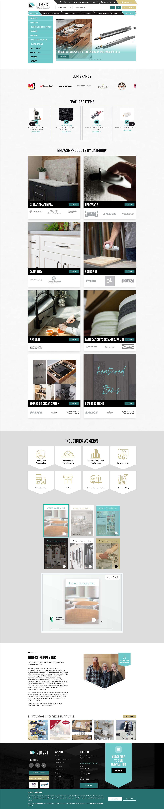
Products (34, 13)
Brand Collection (72, 13)
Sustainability (59, 776)
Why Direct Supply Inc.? (51, 13)
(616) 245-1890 (84, 779)
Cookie (100, 803)
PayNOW (88, 785)
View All (74, 205)
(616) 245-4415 (84, 768)
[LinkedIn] (69, 2)
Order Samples (103, 13)
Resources (129, 13)
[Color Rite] (129, 86)
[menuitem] (40, 18)
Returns (57, 773)
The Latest (88, 13)
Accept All (115, 799)
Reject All (129, 799)
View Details (35, 131)
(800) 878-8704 (85, 774)
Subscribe (118, 770)
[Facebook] (60, 2)
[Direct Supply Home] (39, 5)
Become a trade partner (39, 778)
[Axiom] (54, 86)
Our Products (59, 756)
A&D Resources (39, 772)
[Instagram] (65, 2)
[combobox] (64, 7)
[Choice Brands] (110, 86)
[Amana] (35, 86)
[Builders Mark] (73, 86)
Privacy (92, 803)
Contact (117, 13)
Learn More (68, 56)
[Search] (112, 7)
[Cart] (118, 7)
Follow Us (129, 716)
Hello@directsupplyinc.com (89, 763)
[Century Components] (91, 86)
